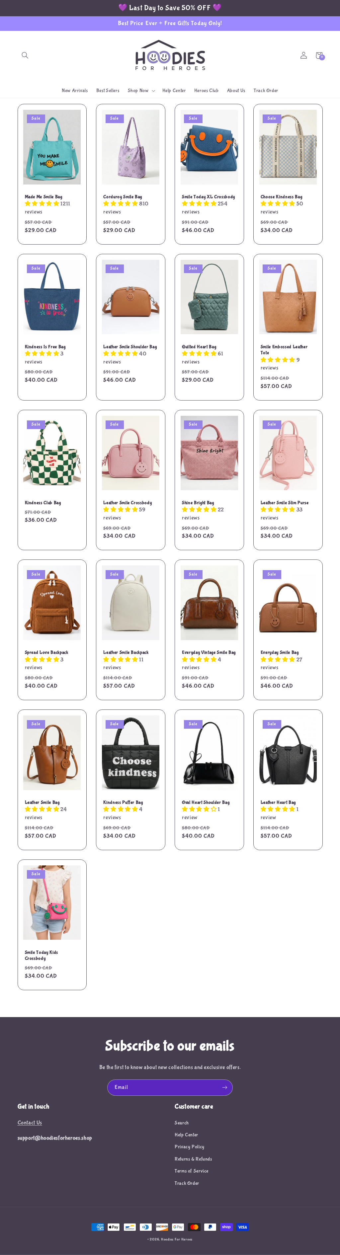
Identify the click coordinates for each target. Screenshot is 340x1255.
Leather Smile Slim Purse (285, 502)
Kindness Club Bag (43, 502)
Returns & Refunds (193, 1159)
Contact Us (30, 1123)
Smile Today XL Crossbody (208, 196)
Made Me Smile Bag (43, 196)
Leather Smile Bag (42, 802)
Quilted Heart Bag (199, 346)
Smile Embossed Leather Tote (284, 349)
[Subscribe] (224, 1087)
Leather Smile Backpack (126, 652)
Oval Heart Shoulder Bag (205, 802)
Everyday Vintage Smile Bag (209, 652)
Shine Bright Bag (198, 502)
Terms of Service (192, 1171)
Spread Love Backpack (46, 652)
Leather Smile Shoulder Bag (130, 346)
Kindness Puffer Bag (123, 802)
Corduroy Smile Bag (122, 196)
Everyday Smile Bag (280, 652)
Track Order (187, 1183)
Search (182, 1123)
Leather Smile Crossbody (127, 502)
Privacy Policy (190, 1147)
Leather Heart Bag (278, 802)
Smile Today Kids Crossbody (41, 955)
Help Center (186, 1135)
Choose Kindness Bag (281, 196)
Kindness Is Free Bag (45, 346)
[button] (25, 55)
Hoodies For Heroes (177, 1239)
